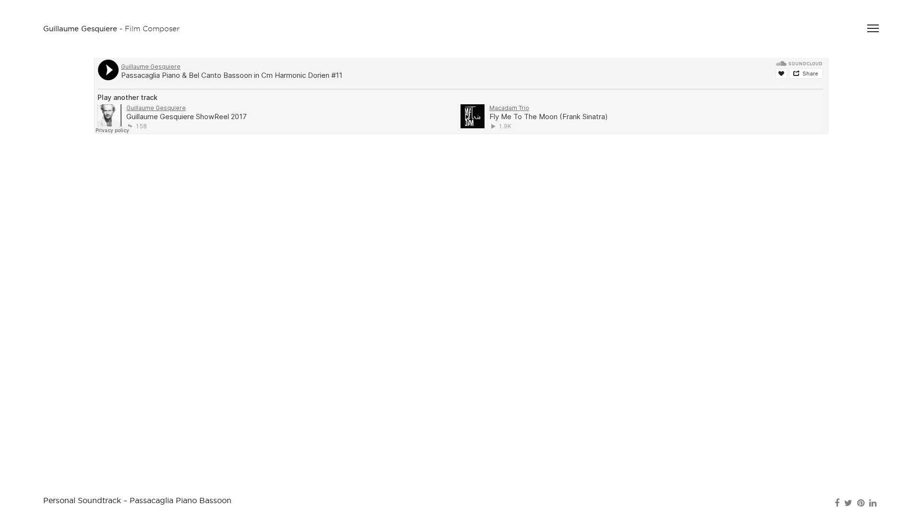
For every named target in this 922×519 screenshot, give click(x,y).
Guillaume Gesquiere (80, 29)
